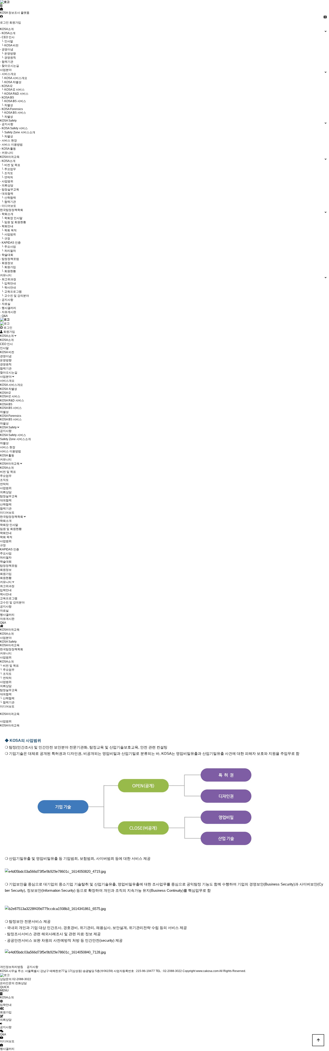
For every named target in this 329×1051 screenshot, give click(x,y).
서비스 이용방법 (10, 451)
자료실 (4, 610)
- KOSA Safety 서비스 (14, 128)
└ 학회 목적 (8, 230)
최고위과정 (7, 586)
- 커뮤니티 (6, 152)
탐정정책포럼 (8, 565)
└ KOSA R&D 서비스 (14, 93)
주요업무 (6, 476)
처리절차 (6, 557)
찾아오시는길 (8, 372)
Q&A (3, 622)
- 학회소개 (6, 214)
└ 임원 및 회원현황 (13, 222)
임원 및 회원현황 (11, 529)
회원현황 (6, 578)
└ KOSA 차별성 (10, 82)
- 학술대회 (6, 255)
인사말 (4, 348)
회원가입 (15, 22)
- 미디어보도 (8, 206)
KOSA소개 (7, 336)
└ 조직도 (6, 173)
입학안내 (6, 590)
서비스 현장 (7, 447)
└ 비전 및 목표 (10, 165)
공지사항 (6, 431)
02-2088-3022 (21, 979)
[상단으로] (318, 1040)
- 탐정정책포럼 (9, 259)
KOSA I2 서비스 (10, 396)
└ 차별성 (6, 105)
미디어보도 (7, 512)
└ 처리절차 (8, 250)
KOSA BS (6, 404)
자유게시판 (7, 619)
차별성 (4, 412)
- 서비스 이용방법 (11, 144)
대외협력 (6, 500)
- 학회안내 (6, 226)
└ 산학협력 (8, 197)
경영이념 (6, 356)
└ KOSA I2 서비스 (12, 89)
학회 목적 (6, 537)
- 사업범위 (6, 181)
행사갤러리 (7, 614)
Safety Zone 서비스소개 (15, 439)
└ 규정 (5, 238)
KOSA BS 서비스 (11, 408)
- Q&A (4, 316)
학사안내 (6, 594)
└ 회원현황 (8, 271)
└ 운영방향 (8, 53)
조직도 (4, 480)
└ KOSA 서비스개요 (13, 78)
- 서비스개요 (8, 74)
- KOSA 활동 (8, 148)
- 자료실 (5, 304)
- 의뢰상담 (6, 185)
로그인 (4, 22)
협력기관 (6, 368)
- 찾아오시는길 (9, 66)
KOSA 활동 (7, 455)
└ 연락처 (6, 177)
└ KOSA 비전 (9, 45)
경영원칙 (6, 364)
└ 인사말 (6, 41)
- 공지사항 (6, 124)
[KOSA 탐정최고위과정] (5, 323)
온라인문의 (7, 983)
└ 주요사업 (8, 246)
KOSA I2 (5, 392)
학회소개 (6, 520)
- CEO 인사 (7, 37)
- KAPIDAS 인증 (10, 242)
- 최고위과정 (8, 279)
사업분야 (6, 376)
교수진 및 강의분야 (12, 602)
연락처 (4, 484)
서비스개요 (7, 380)
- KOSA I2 (6, 86)
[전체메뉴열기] (1, 5)
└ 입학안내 (8, 283)
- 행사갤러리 (8, 308)
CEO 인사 (6, 344)
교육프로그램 (8, 598)
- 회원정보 (6, 263)
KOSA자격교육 (10, 463)
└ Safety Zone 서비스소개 (17, 132)
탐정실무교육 (8, 496)
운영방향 (6, 360)
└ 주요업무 (8, 169)
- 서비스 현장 (8, 140)
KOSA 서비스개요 (11, 385)
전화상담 (21, 983)
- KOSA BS (7, 97)
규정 (3, 545)
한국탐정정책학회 (12, 516)
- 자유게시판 (8, 312)
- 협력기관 (6, 61)
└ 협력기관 (8, 201)
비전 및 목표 (8, 471)
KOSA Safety (8, 427)
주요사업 (6, 553)
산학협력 (6, 504)
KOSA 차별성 (8, 389)
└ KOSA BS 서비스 (13, 101)
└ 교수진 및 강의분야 (14, 295)
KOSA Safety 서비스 (13, 435)
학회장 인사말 (9, 525)
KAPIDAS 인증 (9, 549)
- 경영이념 (6, 49)
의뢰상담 (6, 492)
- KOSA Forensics (11, 109)
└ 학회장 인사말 (11, 218)
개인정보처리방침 (11, 967)
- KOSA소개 (7, 33)
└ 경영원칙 (8, 57)
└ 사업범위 (8, 234)
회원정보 (6, 570)
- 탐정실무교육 (9, 189)
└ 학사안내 (8, 287)
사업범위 (6, 488)
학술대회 (6, 561)
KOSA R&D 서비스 (12, 400)
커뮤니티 (6, 459)
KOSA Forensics (10, 416)
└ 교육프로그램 (11, 291)
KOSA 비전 (7, 352)
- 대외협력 (6, 193)
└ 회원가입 (8, 267)
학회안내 (6, 533)
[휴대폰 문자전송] (1, 9)
